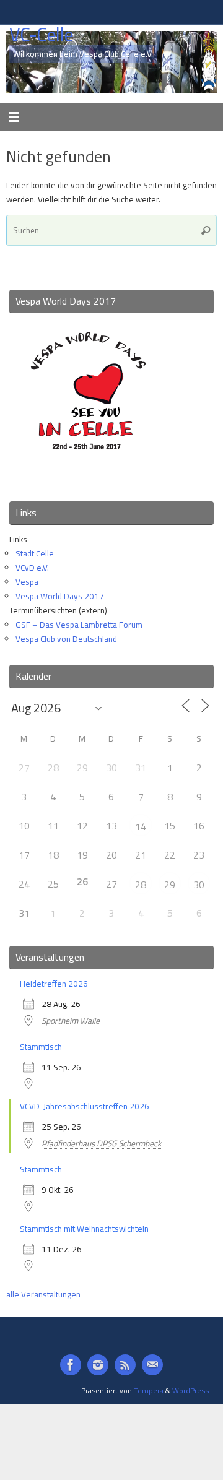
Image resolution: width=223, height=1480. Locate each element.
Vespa (26, 582)
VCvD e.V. (32, 567)
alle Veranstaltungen (43, 1294)
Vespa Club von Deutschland (66, 639)
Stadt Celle (34, 553)
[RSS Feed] (125, 1364)
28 (140, 884)
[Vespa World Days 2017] (88, 475)
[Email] (152, 1364)
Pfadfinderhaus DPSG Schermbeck (101, 1143)
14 (140, 826)
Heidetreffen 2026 (54, 983)
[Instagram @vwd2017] (97, 1364)
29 (169, 884)
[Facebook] (70, 1364)
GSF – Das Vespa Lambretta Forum (78, 624)
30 (198, 884)
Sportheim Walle (71, 1021)
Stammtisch (41, 1047)
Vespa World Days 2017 (59, 596)
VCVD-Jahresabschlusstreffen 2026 (84, 1106)
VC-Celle (41, 35)
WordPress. (191, 1390)
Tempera (149, 1390)
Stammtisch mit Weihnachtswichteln (84, 1229)
